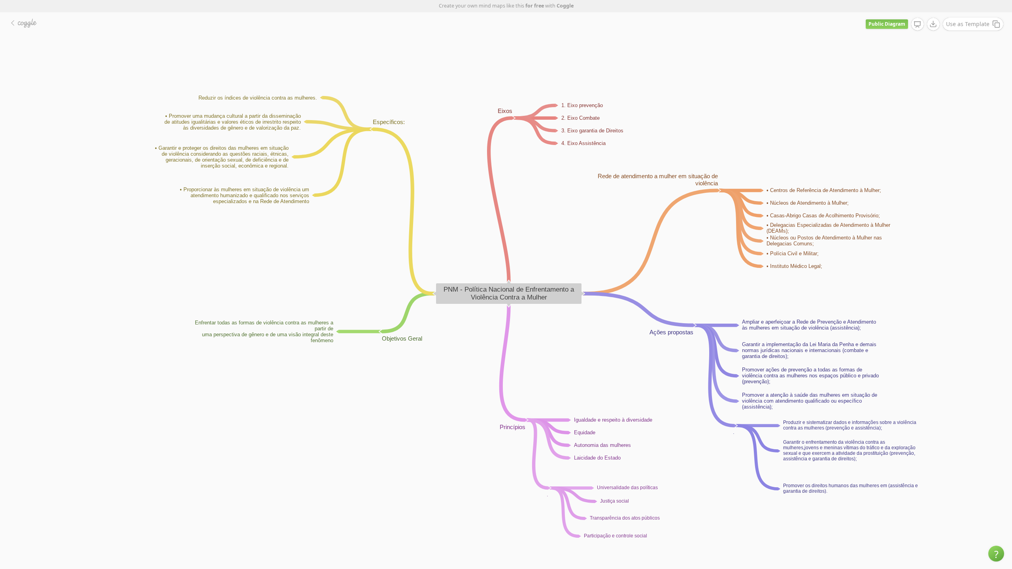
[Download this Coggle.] (933, 24)
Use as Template (967, 24)
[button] (996, 553)
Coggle (565, 5)
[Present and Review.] (917, 24)
